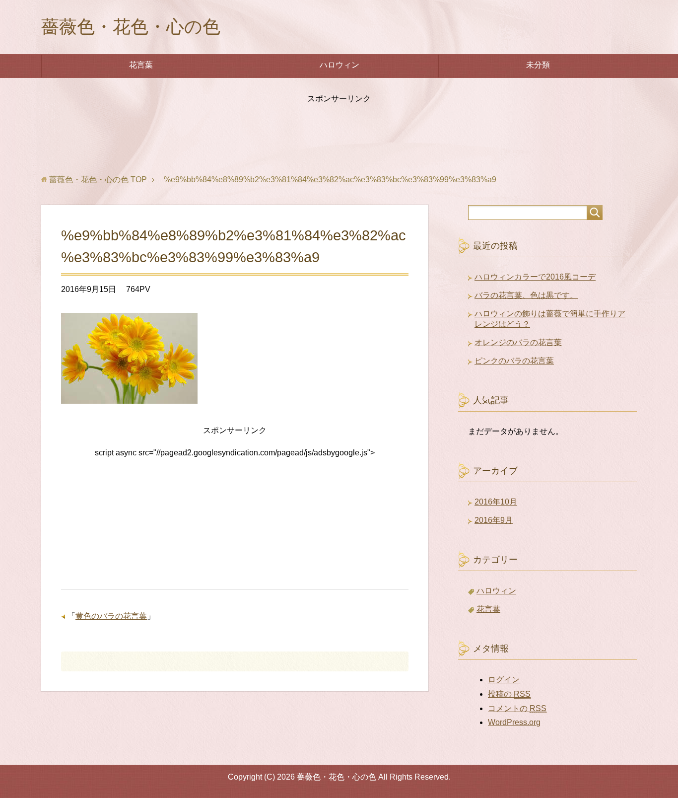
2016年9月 (494, 520)
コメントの (517, 708)
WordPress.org (514, 722)
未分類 (538, 65)
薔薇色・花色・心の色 (130, 26)
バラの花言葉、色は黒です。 (526, 295)
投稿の (509, 694)
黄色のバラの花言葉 (111, 616)
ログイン (504, 679)
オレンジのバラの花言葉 (518, 342)
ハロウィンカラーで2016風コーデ (535, 277)
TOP (98, 179)
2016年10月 (496, 502)
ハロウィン (339, 65)
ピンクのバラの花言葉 (514, 361)
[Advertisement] (339, 134)
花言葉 (141, 65)
